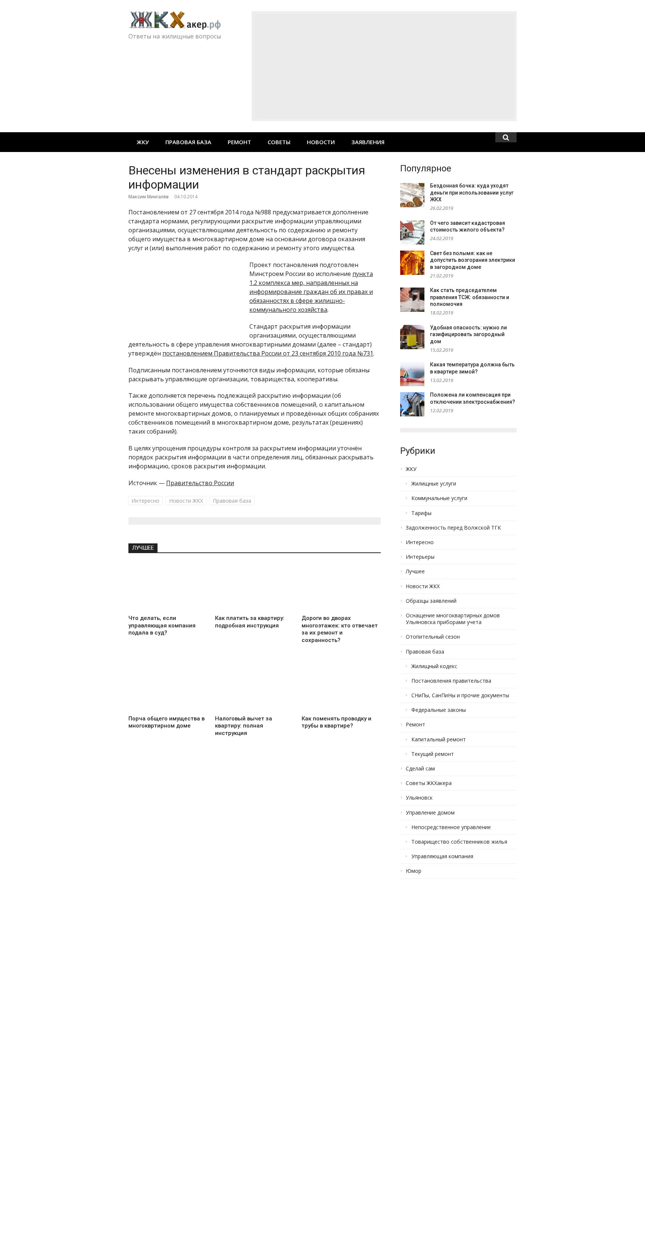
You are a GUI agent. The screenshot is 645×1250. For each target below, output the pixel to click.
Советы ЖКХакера (429, 783)
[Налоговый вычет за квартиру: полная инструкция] (254, 687)
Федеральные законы (438, 710)
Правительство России (200, 483)
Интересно (145, 500)
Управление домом (430, 812)
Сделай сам (420, 768)
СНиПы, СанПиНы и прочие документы (460, 695)
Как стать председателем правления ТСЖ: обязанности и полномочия (469, 297)
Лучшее (143, 548)
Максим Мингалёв (148, 196)
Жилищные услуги (433, 483)
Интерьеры (420, 556)
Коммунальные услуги (439, 498)
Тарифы (421, 513)
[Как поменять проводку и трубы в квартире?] (341, 687)
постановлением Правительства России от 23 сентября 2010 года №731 (267, 353)
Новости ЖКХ (186, 500)
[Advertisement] (384, 66)
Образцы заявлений (431, 601)
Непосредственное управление (451, 827)
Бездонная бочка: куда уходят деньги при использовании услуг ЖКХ (472, 192)
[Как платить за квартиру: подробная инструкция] (254, 586)
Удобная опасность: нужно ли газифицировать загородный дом (468, 334)
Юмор (413, 871)
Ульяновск (419, 797)
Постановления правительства (451, 680)
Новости (321, 142)
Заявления (367, 142)
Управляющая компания (442, 856)
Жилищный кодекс (434, 666)
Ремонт (239, 142)
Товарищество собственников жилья (459, 841)
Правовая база (188, 142)
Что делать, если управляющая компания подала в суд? (162, 625)
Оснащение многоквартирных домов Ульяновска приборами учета (453, 619)
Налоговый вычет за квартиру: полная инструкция (243, 725)
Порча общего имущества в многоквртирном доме (166, 722)
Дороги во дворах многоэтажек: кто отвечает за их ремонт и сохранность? (340, 629)
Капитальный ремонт (438, 739)
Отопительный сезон (433, 636)
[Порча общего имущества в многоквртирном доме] (168, 687)
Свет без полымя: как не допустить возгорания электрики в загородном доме (472, 260)
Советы (279, 142)
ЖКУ (143, 142)
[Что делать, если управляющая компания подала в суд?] (168, 586)
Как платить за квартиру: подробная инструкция (249, 622)
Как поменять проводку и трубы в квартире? (336, 722)
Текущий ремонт (432, 754)
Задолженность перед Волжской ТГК (453, 527)
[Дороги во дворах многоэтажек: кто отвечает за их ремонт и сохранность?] (341, 586)
